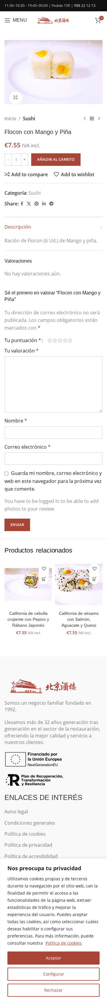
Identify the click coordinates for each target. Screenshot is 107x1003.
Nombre (15, 420)
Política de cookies (63, 943)
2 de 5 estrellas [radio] (54, 340)
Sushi (29, 118)
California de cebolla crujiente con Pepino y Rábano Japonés (28, 619)
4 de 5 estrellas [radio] (64, 340)
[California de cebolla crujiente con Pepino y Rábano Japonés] (28, 584)
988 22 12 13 (84, 5)
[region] (53, 930)
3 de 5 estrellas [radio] (59, 340)
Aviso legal (16, 811)
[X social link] (29, 204)
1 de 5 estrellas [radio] (49, 340)
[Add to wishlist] (44, 569)
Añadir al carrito (56, 159)
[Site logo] (53, 19)
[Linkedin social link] (44, 204)
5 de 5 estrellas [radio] (70, 340)
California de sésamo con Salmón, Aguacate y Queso (79, 619)
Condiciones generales (29, 823)
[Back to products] (91, 118)
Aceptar (53, 958)
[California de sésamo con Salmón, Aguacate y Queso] (79, 584)
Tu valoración (21, 350)
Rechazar (53, 990)
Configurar (53, 974)
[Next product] (99, 118)
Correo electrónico (27, 447)
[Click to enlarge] (15, 97)
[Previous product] (84, 118)
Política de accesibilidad (31, 856)
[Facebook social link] (22, 204)
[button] (44, 579)
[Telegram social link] (51, 204)
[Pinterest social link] (36, 204)
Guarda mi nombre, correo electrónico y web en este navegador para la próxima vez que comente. (53, 481)
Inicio (10, 118)
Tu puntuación (22, 340)
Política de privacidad (28, 845)
